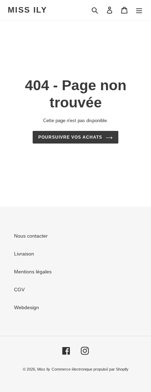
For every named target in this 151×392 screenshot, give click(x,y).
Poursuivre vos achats (70, 137)
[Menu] (139, 10)
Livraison (24, 254)
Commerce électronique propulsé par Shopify (90, 369)
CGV (19, 289)
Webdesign (26, 307)
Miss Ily (27, 9)
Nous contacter (31, 236)
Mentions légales (33, 271)
